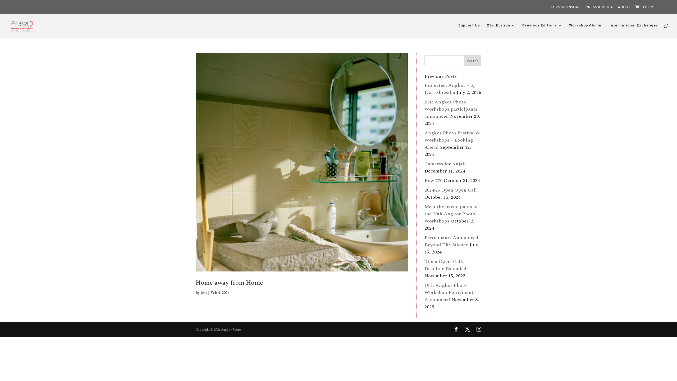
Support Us (469, 26)
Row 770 (433, 180)
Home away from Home (229, 283)
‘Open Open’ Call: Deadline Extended (445, 265)
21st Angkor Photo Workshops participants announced (450, 109)
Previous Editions (539, 26)
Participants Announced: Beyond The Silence (451, 241)
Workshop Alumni (586, 26)
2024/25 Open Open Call (450, 190)
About (624, 8)
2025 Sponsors (565, 8)
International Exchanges (634, 26)
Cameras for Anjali (445, 163)
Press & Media (599, 8)
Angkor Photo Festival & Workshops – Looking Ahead (452, 140)
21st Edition (498, 26)
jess (204, 293)
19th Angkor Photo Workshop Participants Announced (449, 292)
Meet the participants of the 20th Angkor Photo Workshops (451, 214)
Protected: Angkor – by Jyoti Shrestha (449, 89)
